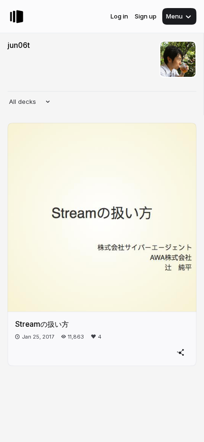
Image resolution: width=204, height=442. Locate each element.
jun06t (19, 45)
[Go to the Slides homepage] (17, 17)
